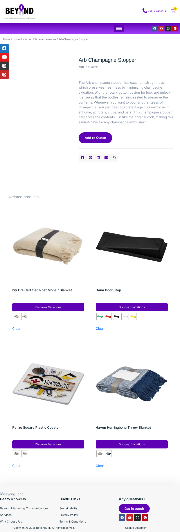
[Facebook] (154, 28)
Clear (16, 328)
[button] (82, 158)
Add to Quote (95, 138)
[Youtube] (161, 28)
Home (6, 39)
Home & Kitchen (22, 39)
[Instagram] (168, 28)
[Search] (127, 11)
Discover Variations (48, 307)
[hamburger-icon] (119, 28)
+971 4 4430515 (157, 11)
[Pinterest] (175, 28)
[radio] (16, 316)
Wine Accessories (45, 39)
